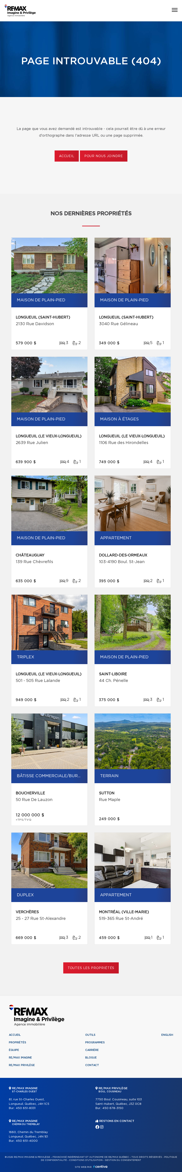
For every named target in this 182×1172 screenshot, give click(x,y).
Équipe (14, 1050)
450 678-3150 (112, 1108)
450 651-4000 (27, 1141)
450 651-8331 (26, 1108)
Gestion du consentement (123, 1160)
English (167, 1035)
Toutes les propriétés (91, 968)
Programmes (95, 1042)
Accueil (66, 156)
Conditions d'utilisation (86, 1160)
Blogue (91, 1057)
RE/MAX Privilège (22, 1065)
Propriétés (17, 1042)
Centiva (100, 1166)
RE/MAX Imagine (20, 1057)
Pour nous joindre (103, 156)
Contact (92, 1065)
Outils (90, 1035)
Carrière (92, 1050)
